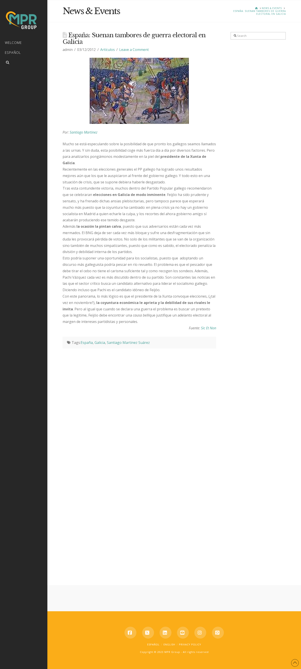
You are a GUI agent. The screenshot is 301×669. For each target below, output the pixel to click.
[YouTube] (183, 633)
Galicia (100, 342)
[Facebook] (130, 633)
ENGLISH (169, 644)
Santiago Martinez (83, 132)
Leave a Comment (134, 49)
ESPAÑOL (153, 644)
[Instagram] (200, 633)
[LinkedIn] (165, 633)
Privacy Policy (190, 644)
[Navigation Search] (23, 63)
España (87, 342)
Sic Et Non (208, 328)
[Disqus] (139, 403)
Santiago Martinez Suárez (128, 342)
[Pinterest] (218, 633)
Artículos (107, 49)
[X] (148, 633)
